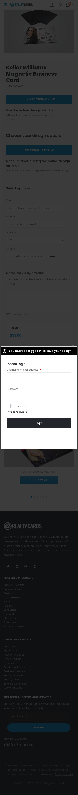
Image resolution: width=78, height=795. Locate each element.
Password (19, 389)
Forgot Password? (18, 411)
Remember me (19, 406)
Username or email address (29, 369)
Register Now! (39, 438)
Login (39, 423)
